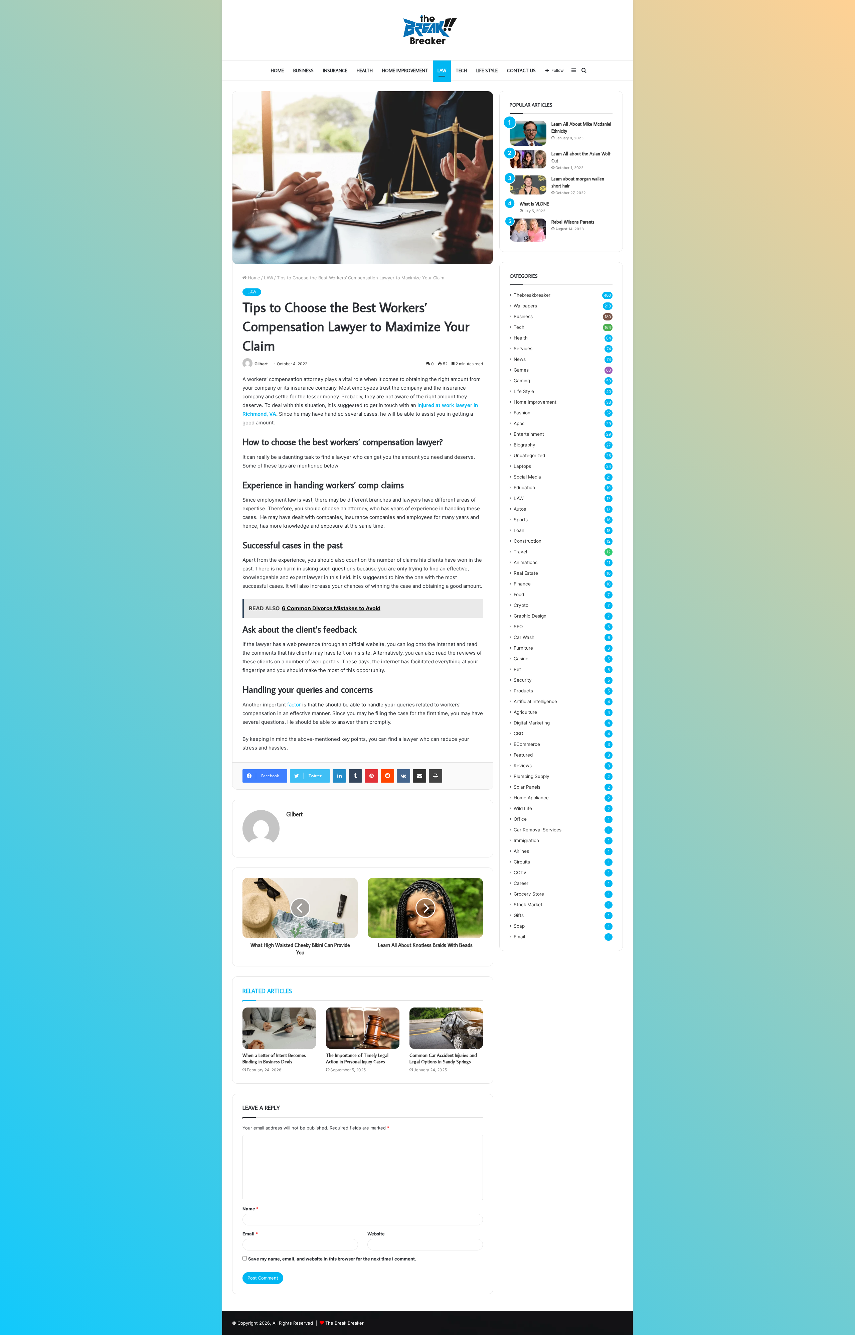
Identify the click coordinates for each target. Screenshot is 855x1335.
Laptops (522, 466)
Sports (521, 519)
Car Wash (524, 637)
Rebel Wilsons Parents (572, 222)
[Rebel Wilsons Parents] (528, 230)
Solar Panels (527, 787)
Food (519, 594)
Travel (520, 551)
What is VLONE (534, 204)
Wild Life (523, 808)
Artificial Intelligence (535, 701)
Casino (521, 658)
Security (523, 680)
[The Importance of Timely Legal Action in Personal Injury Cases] (362, 1028)
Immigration (526, 840)
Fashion (522, 412)
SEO (518, 626)
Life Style (487, 71)
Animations (525, 562)
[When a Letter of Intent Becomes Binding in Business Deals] (279, 1028)
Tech (461, 71)
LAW (442, 71)
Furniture (523, 648)
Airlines (521, 851)
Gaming (522, 380)
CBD (518, 733)
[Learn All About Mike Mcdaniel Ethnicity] (528, 133)
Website (376, 1233)
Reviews (523, 765)
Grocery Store (529, 894)
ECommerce (527, 744)
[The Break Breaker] (427, 30)
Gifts (519, 915)
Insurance (335, 71)
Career (521, 883)
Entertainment (529, 434)
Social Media (527, 477)
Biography (524, 444)
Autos (520, 509)
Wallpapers (525, 305)
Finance (522, 583)
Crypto (521, 605)
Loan (519, 530)
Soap (519, 926)
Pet (517, 669)
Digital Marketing (532, 722)
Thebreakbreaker (532, 295)
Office (520, 819)
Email (250, 1233)
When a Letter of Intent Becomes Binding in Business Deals (274, 1058)
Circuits (522, 861)
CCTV (520, 872)
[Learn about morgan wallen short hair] (528, 185)
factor (294, 704)
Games (521, 370)
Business (303, 71)
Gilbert (261, 363)
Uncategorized (529, 455)
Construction (527, 541)
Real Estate (526, 573)
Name (250, 1208)
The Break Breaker (344, 1323)
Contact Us (521, 71)
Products (523, 690)
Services (523, 348)
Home (277, 71)
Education (524, 487)
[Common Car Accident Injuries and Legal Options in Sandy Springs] (446, 1028)
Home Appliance (531, 797)
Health (365, 71)
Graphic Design (530, 616)
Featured (523, 755)
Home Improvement (405, 71)
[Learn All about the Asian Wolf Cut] (528, 159)
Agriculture (525, 712)
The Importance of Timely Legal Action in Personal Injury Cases (357, 1058)
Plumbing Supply (531, 776)
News (520, 359)
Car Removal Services (537, 829)
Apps (519, 423)
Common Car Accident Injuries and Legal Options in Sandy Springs (443, 1058)
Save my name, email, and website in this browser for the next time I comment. (332, 1258)
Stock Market (528, 904)
